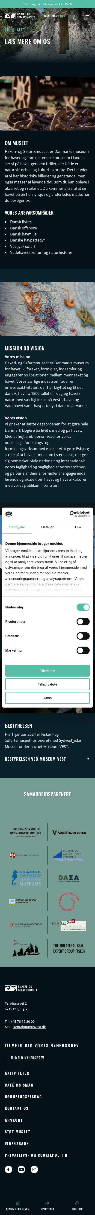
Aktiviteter (17, 1073)
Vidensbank (17, 1143)
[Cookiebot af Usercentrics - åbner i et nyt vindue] (69, 514)
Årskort (14, 1120)
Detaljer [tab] (47, 527)
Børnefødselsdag (23, 1096)
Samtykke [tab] (17, 527)
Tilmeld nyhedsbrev (27, 1057)
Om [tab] (78, 527)
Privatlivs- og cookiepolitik (36, 1155)
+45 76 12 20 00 (23, 1021)
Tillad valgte (47, 684)
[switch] (83, 621)
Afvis (47, 698)
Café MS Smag (19, 1085)
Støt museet (17, 1131)
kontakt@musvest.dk (29, 1026)
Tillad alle (47, 671)
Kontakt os (17, 1108)
